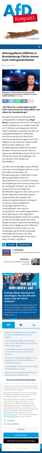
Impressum (35, 448)
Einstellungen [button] (11, 416)
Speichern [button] (21, 429)
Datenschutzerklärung (10, 414)
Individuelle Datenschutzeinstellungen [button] (21, 441)
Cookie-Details (7, 448)
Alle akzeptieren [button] (21, 435)
